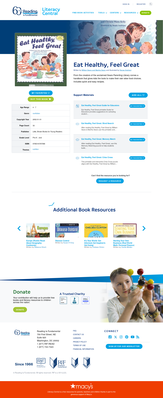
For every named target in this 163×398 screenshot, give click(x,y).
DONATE (146, 13)
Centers (114, 12)
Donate (20, 309)
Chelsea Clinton (98, 247)
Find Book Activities (83, 12)
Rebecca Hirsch (40, 247)
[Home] (27, 7)
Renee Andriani (125, 70)
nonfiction (36, 113)
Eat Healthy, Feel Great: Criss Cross (97, 157)
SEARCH (151, 4)
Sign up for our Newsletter (124, 346)
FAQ (74, 331)
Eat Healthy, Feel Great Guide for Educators (100, 105)
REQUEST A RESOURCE (110, 181)
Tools (101, 12)
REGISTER (141, 4)
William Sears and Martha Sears (94, 70)
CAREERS (77, 338)
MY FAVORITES (40, 93)
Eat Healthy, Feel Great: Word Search (97, 123)
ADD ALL (137, 95)
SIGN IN (126, 4)
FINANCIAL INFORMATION (83, 349)
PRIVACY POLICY (80, 342)
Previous (18, 228)
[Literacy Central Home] (51, 7)
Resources (130, 12)
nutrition (36, 149)
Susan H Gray (68, 242)
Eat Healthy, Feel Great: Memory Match (98, 139)
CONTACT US (79, 334)
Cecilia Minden (126, 247)
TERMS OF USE (80, 345)
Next (144, 228)
